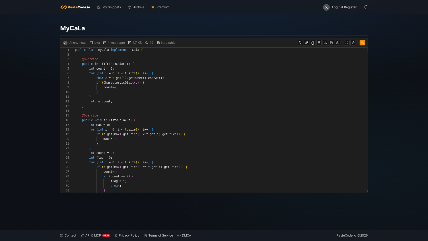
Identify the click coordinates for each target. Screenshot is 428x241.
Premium (163, 7)
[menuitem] (77, 7)
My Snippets (112, 7)
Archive (138, 7)
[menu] (214, 7)
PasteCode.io (346, 235)
